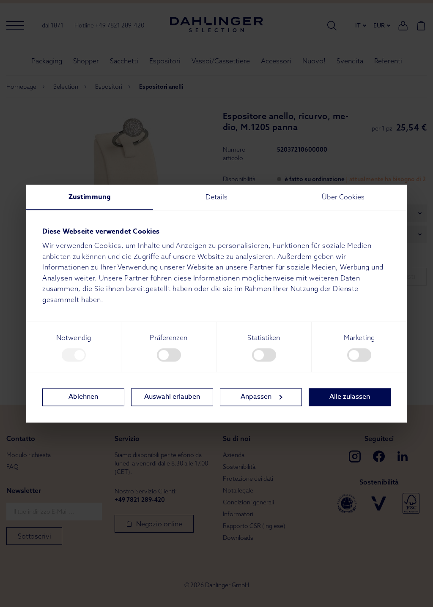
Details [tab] (216, 197)
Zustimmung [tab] (90, 197)
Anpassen (256, 397)
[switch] (169, 355)
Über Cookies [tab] (343, 197)
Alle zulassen (349, 397)
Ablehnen (83, 397)
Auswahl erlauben (172, 397)
